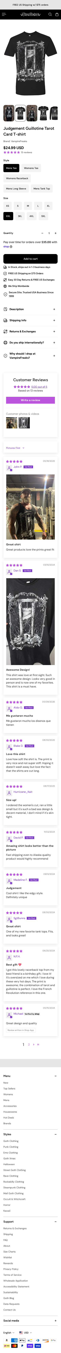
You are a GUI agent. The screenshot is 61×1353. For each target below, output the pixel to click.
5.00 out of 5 (39, 387)
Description (16, 309)
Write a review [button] (30, 400)
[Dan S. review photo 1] (30, 621)
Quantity (8, 233)
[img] (14, 461)
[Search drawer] (50, 14)
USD (26, 1332)
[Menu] (4, 14)
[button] (34, 1044)
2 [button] (29, 1044)
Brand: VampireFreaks (15, 141)
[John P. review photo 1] (30, 507)
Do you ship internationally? (26, 342)
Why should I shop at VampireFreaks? (22, 355)
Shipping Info (17, 320)
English (7, 1332)
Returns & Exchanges (22, 331)
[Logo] (30, 14)
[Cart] (57, 14)
